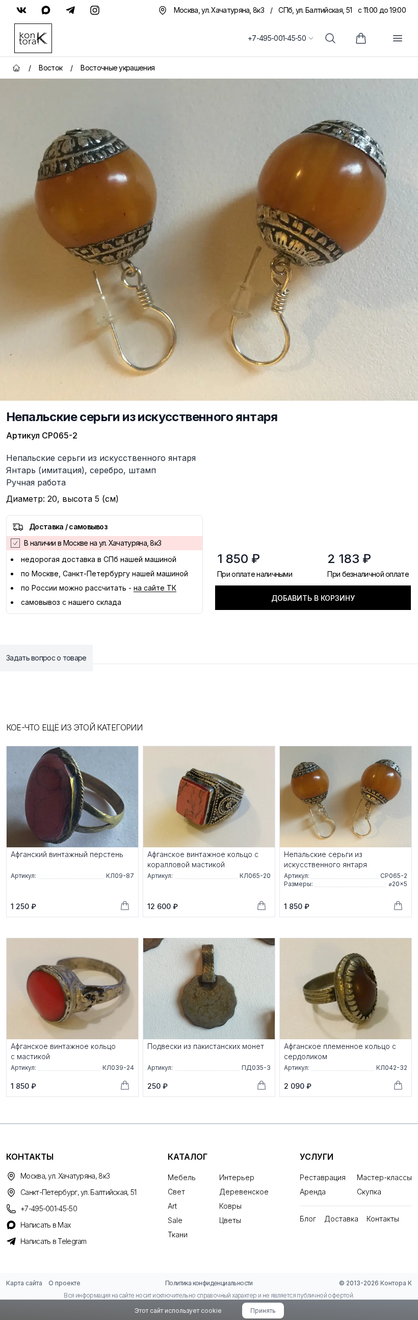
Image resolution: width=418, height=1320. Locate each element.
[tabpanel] (209, 240)
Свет (176, 1191)
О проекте (64, 1283)
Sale (175, 1220)
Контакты (383, 1218)
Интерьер (236, 1177)
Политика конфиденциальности (209, 1283)
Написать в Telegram (53, 1241)
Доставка (341, 1218)
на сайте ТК (155, 587)
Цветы (230, 1220)
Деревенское (244, 1191)
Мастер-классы (384, 1177)
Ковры (230, 1206)
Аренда (313, 1191)
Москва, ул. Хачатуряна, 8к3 (65, 1175)
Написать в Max (45, 1224)
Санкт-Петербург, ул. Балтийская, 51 (78, 1192)
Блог (308, 1218)
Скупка (369, 1191)
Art (172, 1206)
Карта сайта (24, 1283)
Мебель (182, 1177)
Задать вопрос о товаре (46, 657)
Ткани (178, 1234)
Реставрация (323, 1177)
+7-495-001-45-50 (277, 38)
